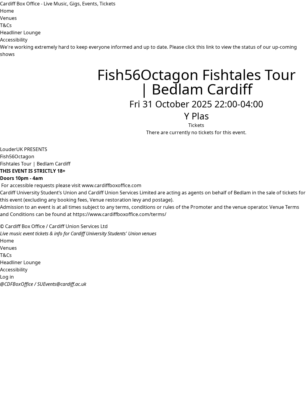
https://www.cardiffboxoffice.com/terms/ (119, 214)
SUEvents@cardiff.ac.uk (61, 284)
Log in (7, 276)
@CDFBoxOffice (16, 284)
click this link (199, 47)
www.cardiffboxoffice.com (111, 185)
